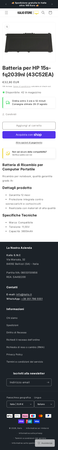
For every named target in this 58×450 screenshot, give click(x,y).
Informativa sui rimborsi (37, 428)
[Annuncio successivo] (52, 4)
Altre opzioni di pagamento (29, 142)
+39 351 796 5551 (32, 298)
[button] (6, 12)
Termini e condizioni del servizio (24, 361)
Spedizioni (12, 325)
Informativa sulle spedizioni (25, 443)
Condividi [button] (11, 114)
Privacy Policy (14, 354)
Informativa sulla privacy (31, 433)
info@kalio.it (24, 294)
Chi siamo (11, 317)
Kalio (19, 428)
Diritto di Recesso (16, 332)
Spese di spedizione (21, 86)
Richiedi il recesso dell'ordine (23, 339)
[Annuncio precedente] (6, 4)
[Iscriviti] (47, 382)
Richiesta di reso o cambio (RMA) (25, 347)
